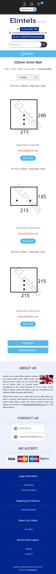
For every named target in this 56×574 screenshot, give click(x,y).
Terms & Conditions (29, 490)
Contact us (29, 554)
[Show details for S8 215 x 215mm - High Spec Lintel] (28, 282)
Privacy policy (29, 485)
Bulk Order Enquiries (28, 36)
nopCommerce (32, 570)
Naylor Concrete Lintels (26, 69)
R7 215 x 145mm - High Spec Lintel (28, 169)
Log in (31, 4)
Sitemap (29, 549)
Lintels (13, 69)
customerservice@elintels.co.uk (34, 405)
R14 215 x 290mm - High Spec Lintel (28, 86)
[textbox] (25, 44)
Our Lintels (29, 529)
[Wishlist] (38, 4)
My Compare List (17, 4)
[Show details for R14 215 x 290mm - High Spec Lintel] (28, 116)
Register (24, 4)
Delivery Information (28, 510)
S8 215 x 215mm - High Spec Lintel (28, 252)
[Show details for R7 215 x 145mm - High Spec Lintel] (28, 199)
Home (7, 69)
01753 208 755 (29, 29)
